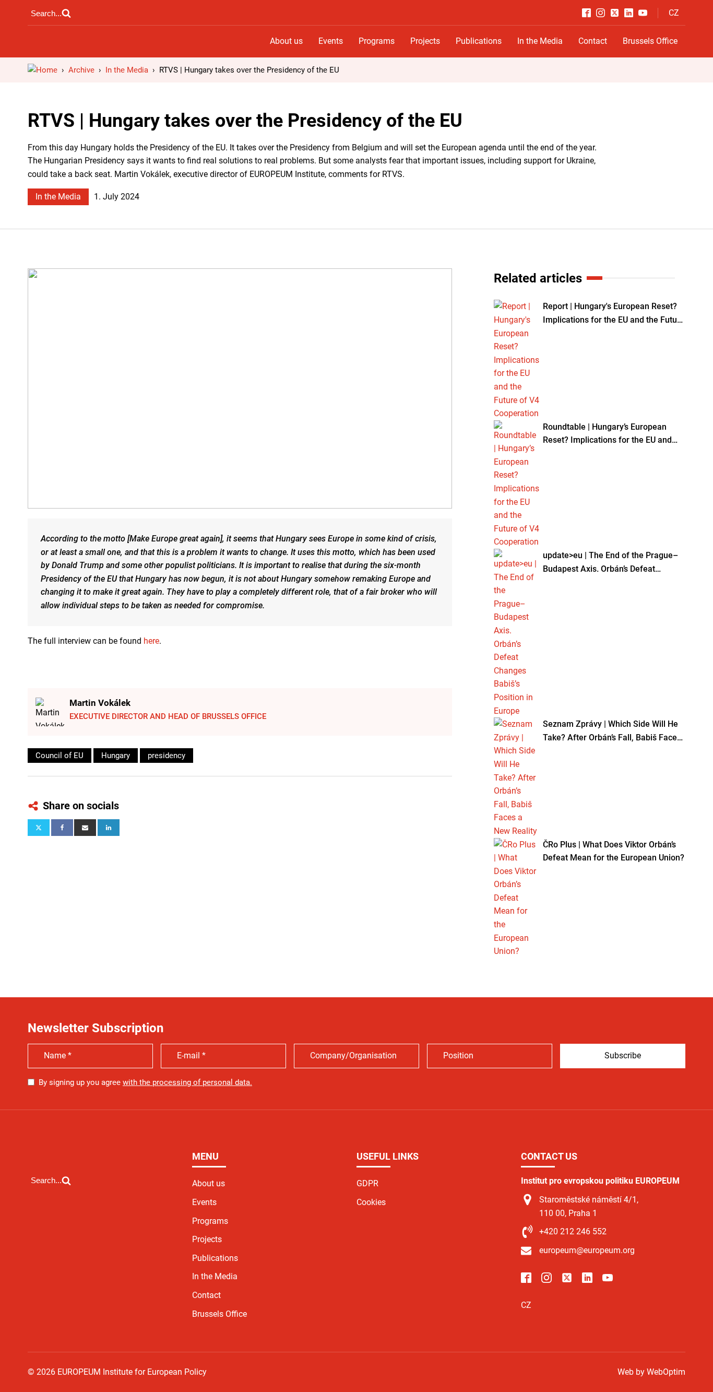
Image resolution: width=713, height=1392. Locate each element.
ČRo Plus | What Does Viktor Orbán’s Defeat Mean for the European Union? (613, 851)
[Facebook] (62, 827)
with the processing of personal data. (187, 1082)
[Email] (85, 827)
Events (330, 41)
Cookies (371, 1202)
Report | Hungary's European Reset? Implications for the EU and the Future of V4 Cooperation (614, 313)
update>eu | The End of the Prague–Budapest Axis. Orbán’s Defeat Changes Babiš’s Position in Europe (610, 562)
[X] (39, 827)
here (151, 641)
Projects (425, 41)
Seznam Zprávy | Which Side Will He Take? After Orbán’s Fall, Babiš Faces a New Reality (612, 731)
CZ (674, 13)
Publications (479, 41)
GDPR (367, 1183)
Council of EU (59, 755)
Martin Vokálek (99, 703)
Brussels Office (650, 41)
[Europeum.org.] (42, 70)
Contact (592, 41)
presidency (166, 755)
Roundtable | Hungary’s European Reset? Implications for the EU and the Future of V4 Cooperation (607, 434)
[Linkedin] (109, 827)
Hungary (115, 755)
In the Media (540, 41)
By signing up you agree (145, 1082)
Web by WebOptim (651, 1372)
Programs (377, 41)
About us (286, 41)
